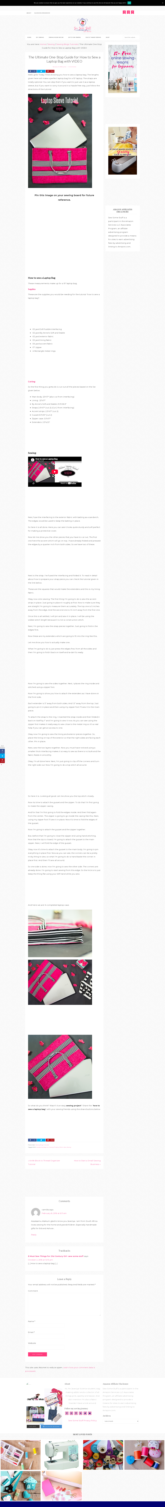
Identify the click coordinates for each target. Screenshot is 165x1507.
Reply (33, 1235)
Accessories (39, 1147)
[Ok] (163, 3)
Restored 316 (96, 1504)
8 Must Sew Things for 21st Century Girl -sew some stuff (55, 1256)
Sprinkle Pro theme (83, 1504)
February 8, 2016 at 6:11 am (54, 1213)
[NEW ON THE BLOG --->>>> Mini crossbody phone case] (53, 1415)
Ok (129, 3)
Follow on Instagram (52, 1426)
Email (31, 1332)
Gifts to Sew (62, 1147)
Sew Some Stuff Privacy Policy (82, 1420)
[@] (31, 1385)
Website (32, 1343)
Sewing (69, 1147)
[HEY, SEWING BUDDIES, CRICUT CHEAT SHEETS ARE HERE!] (53, 1397)
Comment (33, 1291)
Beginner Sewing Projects (51, 1147)
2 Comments (72, 66)
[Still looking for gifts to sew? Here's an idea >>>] (35, 1415)
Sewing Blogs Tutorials (42, 1145)
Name (31, 1321)
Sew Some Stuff (82, 25)
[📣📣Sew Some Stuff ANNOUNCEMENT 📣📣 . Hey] (35, 1397)
